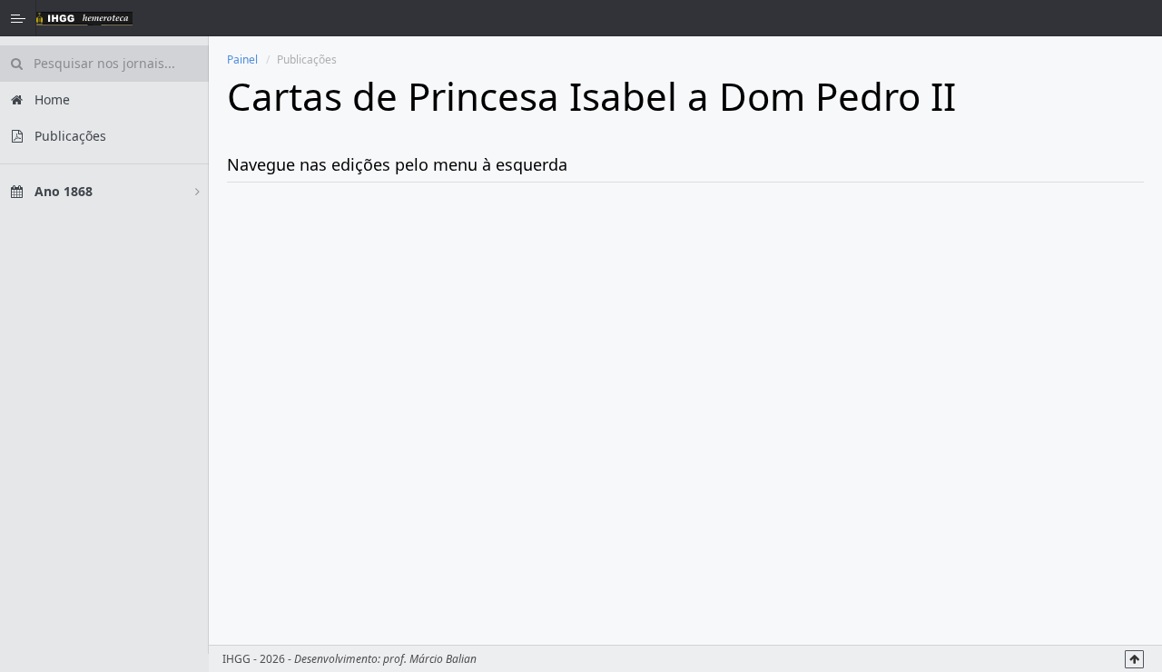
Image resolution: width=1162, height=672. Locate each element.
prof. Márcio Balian (430, 659)
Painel (242, 59)
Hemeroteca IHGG (84, 18)
